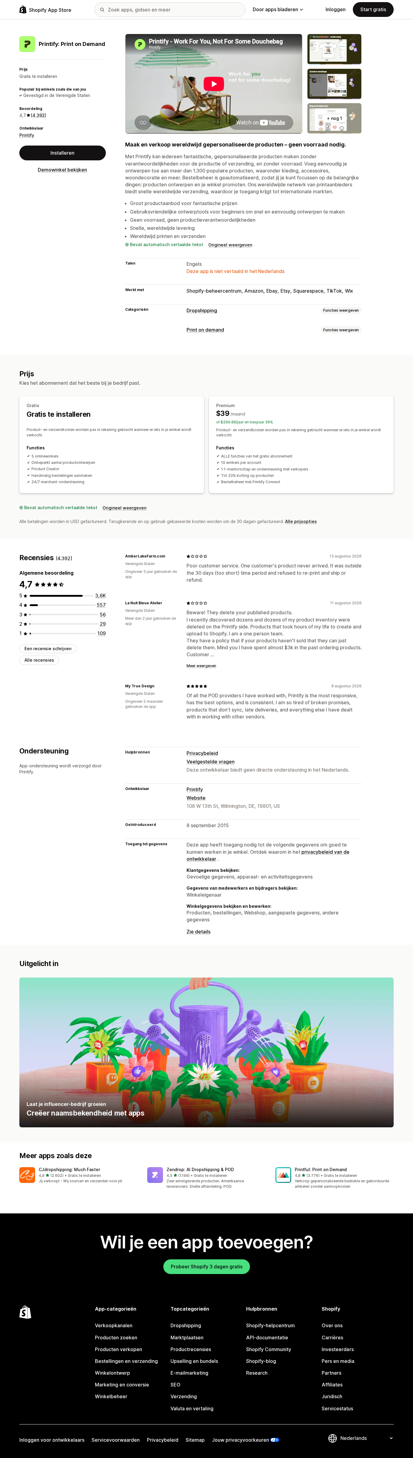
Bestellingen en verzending (126, 1361)
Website (196, 798)
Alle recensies (39, 660)
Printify (26, 134)
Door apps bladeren (275, 9)
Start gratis (373, 9)
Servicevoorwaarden (116, 1440)
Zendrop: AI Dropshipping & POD (200, 1169)
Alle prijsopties (301, 521)
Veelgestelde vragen (211, 762)
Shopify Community (268, 1349)
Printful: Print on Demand (321, 1169)
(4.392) (38, 115)
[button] (78, 1175)
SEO (175, 1385)
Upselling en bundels (194, 1361)
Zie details (198, 932)
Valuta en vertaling (192, 1408)
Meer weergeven (201, 665)
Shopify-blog (261, 1361)
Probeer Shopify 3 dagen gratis (206, 1267)
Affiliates (332, 1385)
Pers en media (338, 1361)
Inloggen (336, 9)
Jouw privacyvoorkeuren (240, 1440)
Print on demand (205, 330)
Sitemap (195, 1440)
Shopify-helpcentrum (270, 1325)
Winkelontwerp (112, 1373)
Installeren (62, 153)
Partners (331, 1373)
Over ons (332, 1325)
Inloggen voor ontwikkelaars (51, 1440)
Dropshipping (202, 310)
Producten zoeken (116, 1337)
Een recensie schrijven (47, 648)
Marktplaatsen (187, 1337)
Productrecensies (191, 1349)
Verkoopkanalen (113, 1325)
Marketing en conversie (122, 1385)
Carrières (332, 1337)
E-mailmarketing (189, 1373)
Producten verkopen (118, 1349)
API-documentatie (267, 1337)
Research (257, 1373)
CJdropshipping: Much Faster (69, 1169)
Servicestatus (337, 1408)
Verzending (184, 1396)
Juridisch (332, 1396)
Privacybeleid (202, 753)
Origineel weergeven (230, 244)
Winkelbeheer (111, 1396)
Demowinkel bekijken (62, 170)
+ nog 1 (334, 118)
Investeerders (338, 1349)
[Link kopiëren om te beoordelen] (168, 556)
